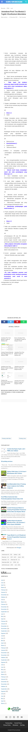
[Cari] (26, 2)
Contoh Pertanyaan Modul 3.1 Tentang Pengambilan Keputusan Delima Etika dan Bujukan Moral (16, 509)
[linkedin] (18, 718)
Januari (3, 592)
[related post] (7, 332)
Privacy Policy (7, 725)
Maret (2, 587)
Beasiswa (4, 557)
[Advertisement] (14, 34)
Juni (2, 582)
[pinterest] (17, 321)
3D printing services (6, 461)
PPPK (14, 562)
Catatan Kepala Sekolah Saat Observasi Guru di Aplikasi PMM (7, 354)
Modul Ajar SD (14, 559)
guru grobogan (14, 2)
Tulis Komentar (22, 17)
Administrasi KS (5, 554)
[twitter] (11, 321)
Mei (2, 616)
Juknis (19, 557)
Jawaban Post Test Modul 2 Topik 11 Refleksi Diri (6, 339)
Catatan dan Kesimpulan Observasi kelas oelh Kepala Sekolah (7, 382)
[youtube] (22, 718)
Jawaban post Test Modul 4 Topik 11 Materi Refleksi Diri (7, 368)
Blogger (19, 547)
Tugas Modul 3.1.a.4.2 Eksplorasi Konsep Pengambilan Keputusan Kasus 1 (16, 537)
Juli (2, 580)
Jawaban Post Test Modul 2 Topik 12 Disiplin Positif (19, 382)
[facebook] (4, 321)
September (4, 611)
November (4, 609)
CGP (12, 557)
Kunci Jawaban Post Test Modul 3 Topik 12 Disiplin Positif (20, 339)
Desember (4, 594)
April (2, 585)
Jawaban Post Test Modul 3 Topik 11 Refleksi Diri (19, 354)
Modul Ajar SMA (5, 562)
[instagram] (10, 718)
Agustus (3, 633)
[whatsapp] (23, 321)
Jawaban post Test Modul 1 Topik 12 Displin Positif (19, 368)
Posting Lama (22, 438)
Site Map (22, 725)
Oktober (3, 597)
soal (16, 564)
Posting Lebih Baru (6, 438)
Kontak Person (18, 723)
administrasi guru (5, 564)
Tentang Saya (8, 723)
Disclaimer (15, 725)
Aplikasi (15, 554)
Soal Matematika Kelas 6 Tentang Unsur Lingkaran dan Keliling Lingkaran (16, 485)
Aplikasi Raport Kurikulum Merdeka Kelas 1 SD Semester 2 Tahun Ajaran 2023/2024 (16, 522)
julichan (5, 17)
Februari (3, 590)
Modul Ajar (4, 559)
